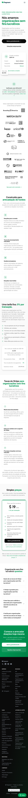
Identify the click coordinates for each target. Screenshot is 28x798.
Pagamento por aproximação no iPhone (19, 675)
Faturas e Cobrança (7, 736)
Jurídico (8, 793)
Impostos (4, 749)
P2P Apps (4, 777)
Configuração (5, 717)
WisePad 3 (18, 714)
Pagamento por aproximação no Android (19, 680)
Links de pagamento (7, 740)
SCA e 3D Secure (6, 745)
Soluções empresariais (14, 46)
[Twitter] (2, 664)
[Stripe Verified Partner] (14, 790)
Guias (16, 690)
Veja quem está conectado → (14, 187)
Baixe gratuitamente (13, 41)
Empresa (4, 673)
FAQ (16, 688)
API (16, 671)
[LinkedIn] (5, 664)
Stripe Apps (5, 774)
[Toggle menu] (24, 2)
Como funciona (5, 676)
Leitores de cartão (6, 671)
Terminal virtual (19, 704)
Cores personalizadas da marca (6, 724)
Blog (16, 684)
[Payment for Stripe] (6, 2)
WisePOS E (18, 717)
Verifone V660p (19, 719)
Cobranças (4, 714)
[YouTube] (11, 664)
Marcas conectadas (7, 681)
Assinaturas (5, 747)
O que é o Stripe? (6, 712)
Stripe (3, 770)
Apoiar (17, 706)
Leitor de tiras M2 (19, 712)
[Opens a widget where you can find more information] (22, 795)
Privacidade (14, 793)
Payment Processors (7, 772)
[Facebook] (8, 664)
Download (17, 686)
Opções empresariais (14, 650)
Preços (3, 684)
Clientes (4, 734)
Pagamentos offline (7, 738)
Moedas (4, 732)
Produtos (4, 742)
